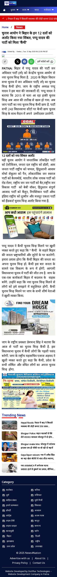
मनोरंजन (48, 9)
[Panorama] (28, 317)
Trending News (14, 415)
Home (5, 27)
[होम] (9, 4)
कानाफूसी (9, 530)
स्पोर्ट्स (8, 515)
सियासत (37, 505)
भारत (37, 9)
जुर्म (7, 495)
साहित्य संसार (11, 500)
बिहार (8, 536)
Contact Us (39, 562)
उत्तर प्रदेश (10, 546)
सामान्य (37, 525)
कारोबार (9, 489)
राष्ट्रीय (36, 541)
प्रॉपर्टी (8, 510)
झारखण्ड (9, 541)
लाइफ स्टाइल (11, 525)
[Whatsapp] (31, 62)
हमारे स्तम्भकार (11, 505)
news (19, 27)
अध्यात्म (37, 510)
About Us (40, 558)
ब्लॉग (36, 530)
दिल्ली (36, 536)
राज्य (24, 9)
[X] (18, 62)
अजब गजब (38, 515)
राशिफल (37, 495)
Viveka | (19, 51)
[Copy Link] (5, 62)
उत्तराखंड (37, 546)
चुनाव (13, 9)
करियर (36, 489)
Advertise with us (20, 558)
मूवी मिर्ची (37, 500)
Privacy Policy (20, 562)
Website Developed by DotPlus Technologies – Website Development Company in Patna (28, 572)
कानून (36, 520)
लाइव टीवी (10, 520)
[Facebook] (24, 62)
